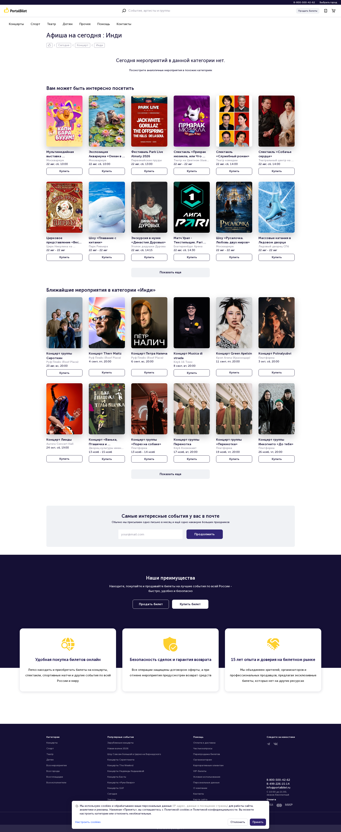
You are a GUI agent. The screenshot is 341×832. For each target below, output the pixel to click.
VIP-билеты (199, 771)
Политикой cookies (177, 809)
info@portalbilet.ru (278, 787)
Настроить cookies (88, 822)
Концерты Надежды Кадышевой (125, 771)
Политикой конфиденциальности (215, 809)
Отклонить (237, 822)
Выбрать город (328, 2)
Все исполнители (56, 782)
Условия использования (206, 776)
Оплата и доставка (204, 742)
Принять (257, 822)
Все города (53, 771)
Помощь (103, 24)
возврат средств (198, 675)
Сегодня (112, 793)
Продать (307, 10)
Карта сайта (200, 799)
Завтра (111, 799)
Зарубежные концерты (120, 742)
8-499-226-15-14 (278, 783)
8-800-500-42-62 (304, 2)
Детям (68, 24)
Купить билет (190, 604)
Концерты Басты (116, 776)
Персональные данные (206, 782)
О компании (200, 788)
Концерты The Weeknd (120, 765)
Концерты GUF (115, 788)
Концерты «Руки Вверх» (121, 782)
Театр (51, 24)
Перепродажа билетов (206, 754)
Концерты (16, 24)
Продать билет (151, 604)
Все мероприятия (56, 765)
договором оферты (185, 670)
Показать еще (170, 272)
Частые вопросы (202, 748)
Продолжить (204, 534)
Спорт (35, 24)
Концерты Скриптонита (120, 759)
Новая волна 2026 (117, 748)
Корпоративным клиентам (208, 765)
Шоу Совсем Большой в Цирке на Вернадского (134, 754)
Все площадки (54, 776)
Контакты (124, 24)
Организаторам (202, 759)
